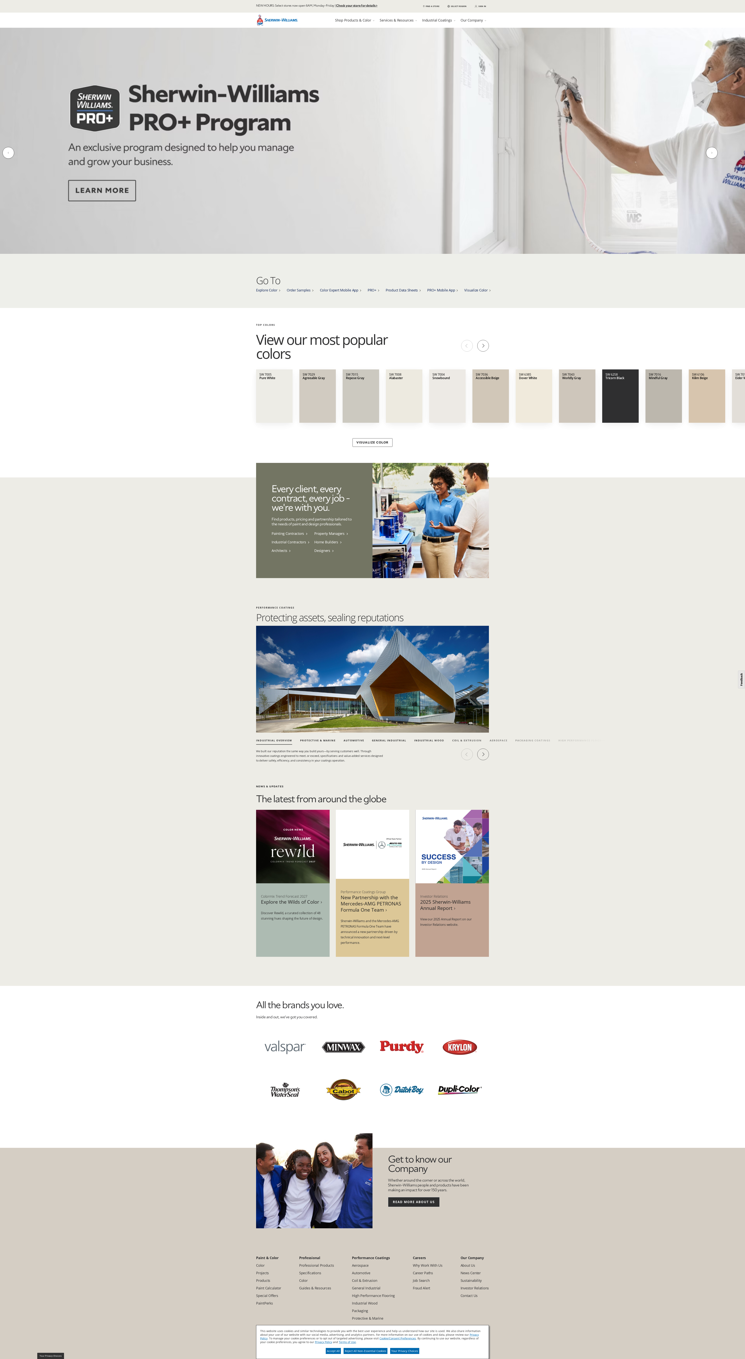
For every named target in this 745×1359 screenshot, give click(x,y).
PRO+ (372, 289)
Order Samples (299, 289)
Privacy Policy (323, 1342)
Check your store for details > (357, 5)
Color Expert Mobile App (339, 289)
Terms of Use (347, 1342)
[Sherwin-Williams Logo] (277, 21)
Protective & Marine (318, 740)
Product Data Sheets (402, 289)
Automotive (354, 740)
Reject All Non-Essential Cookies (365, 1351)
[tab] (355, 20)
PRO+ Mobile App (441, 289)
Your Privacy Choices (404, 1351)
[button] (457, 6)
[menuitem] (293, 533)
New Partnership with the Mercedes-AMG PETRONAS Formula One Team (371, 903)
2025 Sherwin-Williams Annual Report (445, 904)
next (483, 754)
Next (483, 345)
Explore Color (266, 289)
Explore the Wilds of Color (290, 901)
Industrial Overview (274, 740)
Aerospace (499, 740)
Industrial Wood (429, 740)
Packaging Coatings (532, 740)
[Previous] (8, 152)
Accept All (333, 1351)
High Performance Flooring (582, 740)
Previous (467, 345)
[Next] (712, 152)
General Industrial (389, 740)
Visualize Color (476, 289)
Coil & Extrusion (467, 740)
